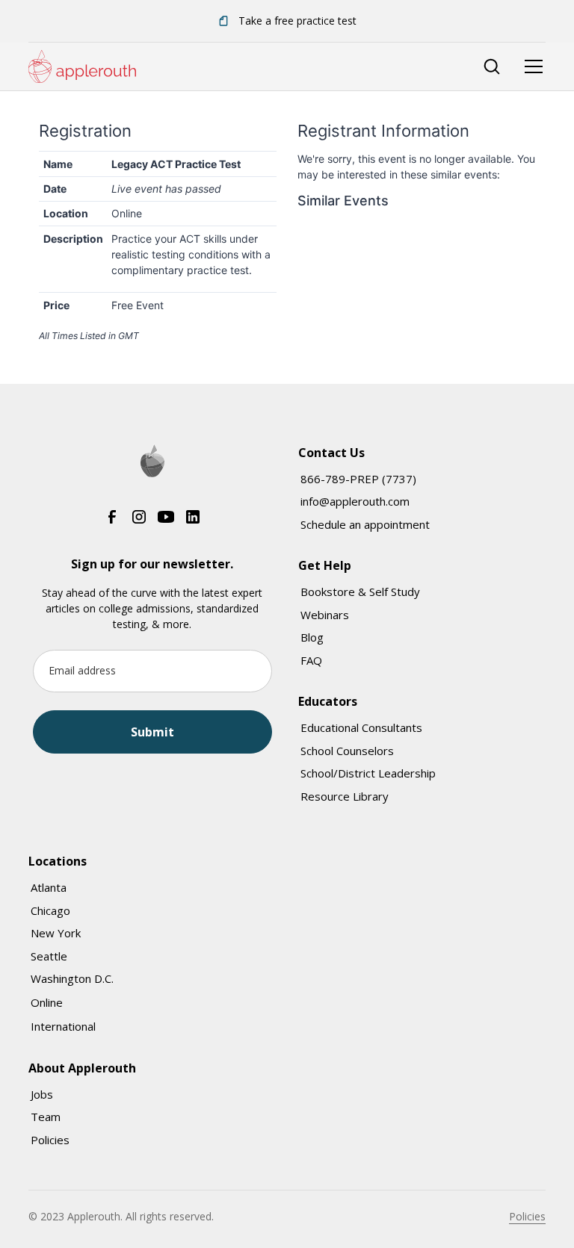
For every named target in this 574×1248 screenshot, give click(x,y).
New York (56, 932)
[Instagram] (139, 516)
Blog (312, 637)
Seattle (49, 956)
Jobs (42, 1094)
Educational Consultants (361, 727)
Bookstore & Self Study (360, 591)
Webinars (324, 614)
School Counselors (347, 750)
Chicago (50, 910)
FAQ (311, 660)
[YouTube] (166, 516)
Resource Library (344, 796)
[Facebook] (112, 516)
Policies (50, 1139)
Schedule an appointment (365, 524)
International (63, 1026)
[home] (82, 66)
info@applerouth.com (355, 501)
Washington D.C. (72, 978)
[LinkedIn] (193, 516)
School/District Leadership (368, 773)
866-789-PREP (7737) (358, 478)
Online (47, 1002)
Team (46, 1116)
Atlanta (49, 887)
